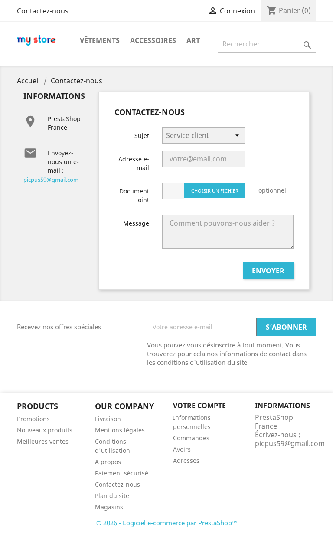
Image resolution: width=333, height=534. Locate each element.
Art (193, 40)
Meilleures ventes (43, 441)
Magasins (109, 507)
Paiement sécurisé (121, 473)
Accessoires (153, 40)
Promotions (33, 419)
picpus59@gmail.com (50, 179)
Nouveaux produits (44, 430)
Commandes (191, 438)
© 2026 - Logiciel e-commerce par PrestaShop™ (166, 522)
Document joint (134, 195)
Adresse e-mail (133, 163)
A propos (108, 462)
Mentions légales (120, 430)
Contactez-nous (43, 11)
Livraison (108, 419)
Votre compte (199, 405)
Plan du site (112, 495)
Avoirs (182, 449)
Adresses (186, 460)
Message (136, 223)
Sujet (141, 135)
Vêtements (100, 40)
